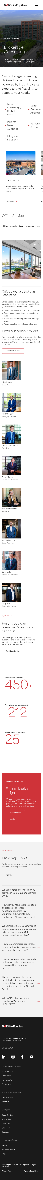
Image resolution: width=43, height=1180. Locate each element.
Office (5, 226)
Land (38, 226)
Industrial (13, 226)
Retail (21, 226)
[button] (36, 5)
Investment (30, 226)
